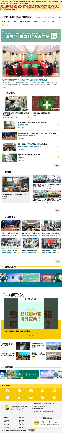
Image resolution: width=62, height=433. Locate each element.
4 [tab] (28, 284)
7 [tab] (33, 284)
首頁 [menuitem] (3, 21)
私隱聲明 (21, 424)
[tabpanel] (31, 277)
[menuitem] (8, 21)
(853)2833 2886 (38, 411)
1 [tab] (24, 284)
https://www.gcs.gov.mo (40, 406)
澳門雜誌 (7, 421)
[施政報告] (31, 374)
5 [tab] (30, 284)
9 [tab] (36, 284)
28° (54, 17)
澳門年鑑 (7, 424)
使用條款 (21, 427)
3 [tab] (27, 284)
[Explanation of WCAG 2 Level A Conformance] (31, 430)
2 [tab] (25, 284)
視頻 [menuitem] (20, 21)
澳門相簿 (7, 427)
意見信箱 (21, 417)
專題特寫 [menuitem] (36, 21)
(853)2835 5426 (49, 411)
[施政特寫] (47, 374)
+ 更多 (56, 165)
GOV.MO (6, 417)
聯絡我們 (21, 421)
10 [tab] (38, 284)
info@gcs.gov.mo (38, 408)
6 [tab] (32, 284)
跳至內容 (38, 17)
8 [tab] (35, 284)
